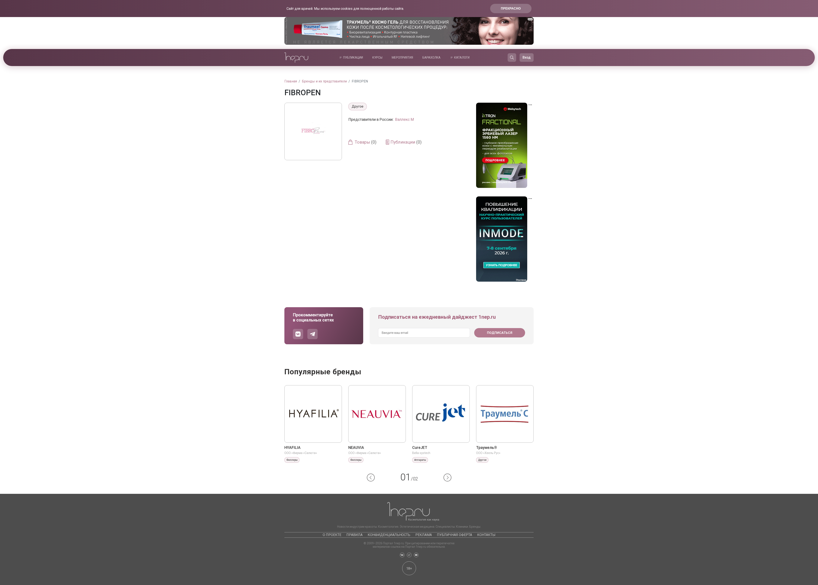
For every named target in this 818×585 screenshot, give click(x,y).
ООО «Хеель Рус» (488, 453)
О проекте (332, 535)
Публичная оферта (454, 535)
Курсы (377, 57)
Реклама (423, 535)
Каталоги (461, 57)
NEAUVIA (356, 447)
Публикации (353, 57)
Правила (354, 535)
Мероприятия (402, 57)
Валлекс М (404, 119)
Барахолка (431, 57)
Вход (527, 57)
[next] (447, 477)
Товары (365, 142)
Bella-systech (421, 453)
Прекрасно (511, 8)
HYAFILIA (292, 447)
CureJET (419, 447)
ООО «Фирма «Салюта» (300, 453)
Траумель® (486, 447)
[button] (371, 477)
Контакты (486, 535)
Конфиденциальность (389, 535)
